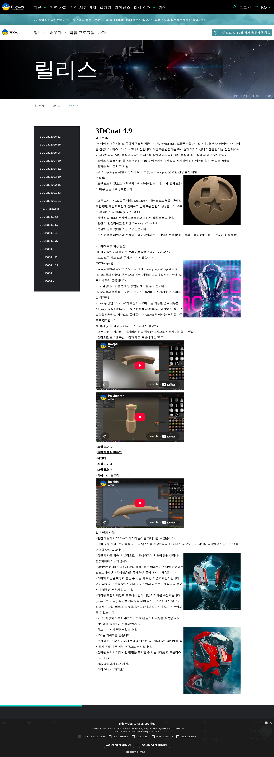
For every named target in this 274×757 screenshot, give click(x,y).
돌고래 (115, 475)
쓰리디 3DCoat (49, 208)
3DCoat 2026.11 (50, 136)
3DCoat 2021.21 (50, 200)
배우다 (56, 32)
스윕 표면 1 (104, 446)
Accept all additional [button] (118, 745)
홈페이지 (39, 105)
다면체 (101, 458)
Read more (154, 731)
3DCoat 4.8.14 (49, 265)
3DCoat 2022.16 (50, 184)
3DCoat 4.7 (47, 281)
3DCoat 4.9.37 (49, 240)
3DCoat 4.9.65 (49, 216)
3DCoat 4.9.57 (49, 224)
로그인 (245, 7)
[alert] (137, 738)
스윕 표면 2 (104, 463)
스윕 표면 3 (104, 469)
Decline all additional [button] (154, 745)
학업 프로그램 (82, 32)
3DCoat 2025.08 (50, 152)
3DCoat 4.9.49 (49, 232)
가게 (163, 7)
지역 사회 (58, 7)
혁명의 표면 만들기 (109, 452)
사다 (102, 32)
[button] (137, 751)
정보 (38, 32)
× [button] (270, 723)
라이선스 (122, 7)
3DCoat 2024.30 (50, 160)
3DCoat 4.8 (47, 273)
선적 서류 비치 (83, 7)
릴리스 (56, 105)
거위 (100, 475)
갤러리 (105, 7)
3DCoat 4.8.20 (49, 257)
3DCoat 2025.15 (50, 144)
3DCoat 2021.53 (50, 192)
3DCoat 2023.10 (50, 176)
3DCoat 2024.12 (50, 168)
